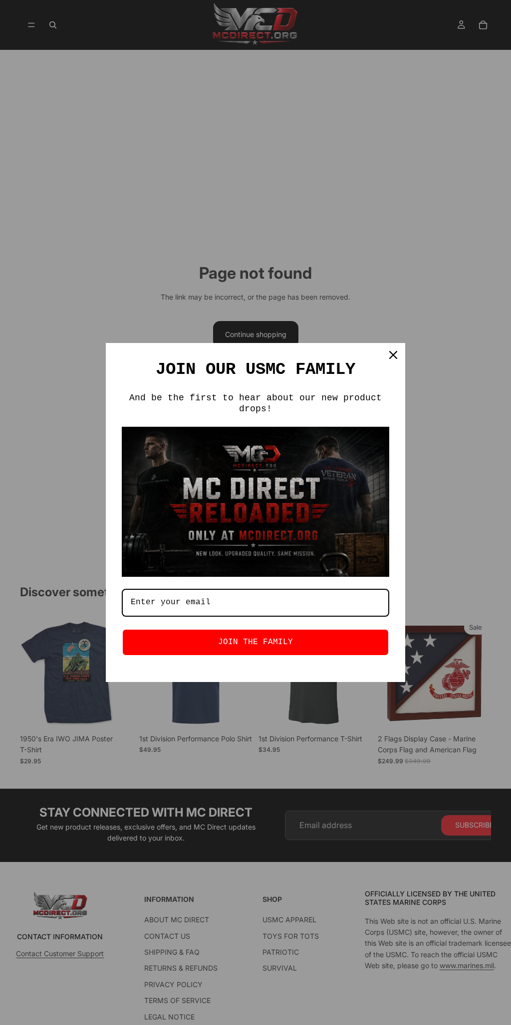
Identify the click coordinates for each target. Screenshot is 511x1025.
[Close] (393, 355)
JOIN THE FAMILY (255, 642)
